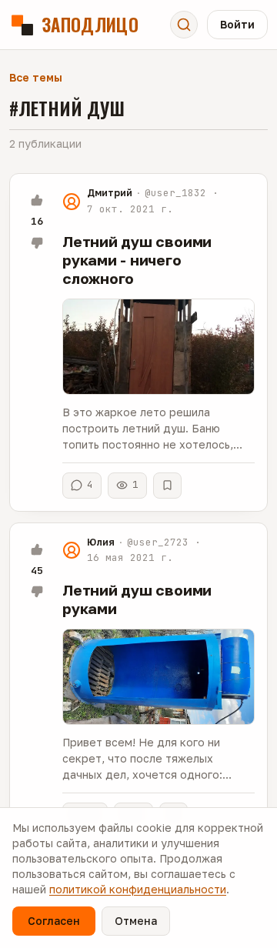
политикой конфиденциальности (137, 889)
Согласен (54, 920)
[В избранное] (167, 485)
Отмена (136, 920)
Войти (237, 24)
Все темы (35, 77)
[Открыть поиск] (184, 24)
